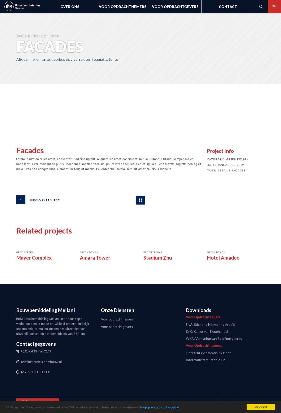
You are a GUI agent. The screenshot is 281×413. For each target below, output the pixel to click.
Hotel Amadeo (223, 258)
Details (224, 170)
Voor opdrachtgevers (117, 326)
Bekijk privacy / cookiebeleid (159, 407)
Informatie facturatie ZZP (205, 360)
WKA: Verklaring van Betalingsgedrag (214, 338)
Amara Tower (95, 258)
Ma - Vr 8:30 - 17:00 (35, 372)
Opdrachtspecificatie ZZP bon (208, 353)
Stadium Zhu (157, 258)
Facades (238, 170)
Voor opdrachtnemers (117, 319)
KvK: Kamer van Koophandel (207, 331)
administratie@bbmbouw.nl (41, 362)
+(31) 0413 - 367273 (36, 351)
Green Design (237, 159)
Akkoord (261, 407)
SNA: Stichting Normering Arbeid (210, 324)
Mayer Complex (34, 258)
